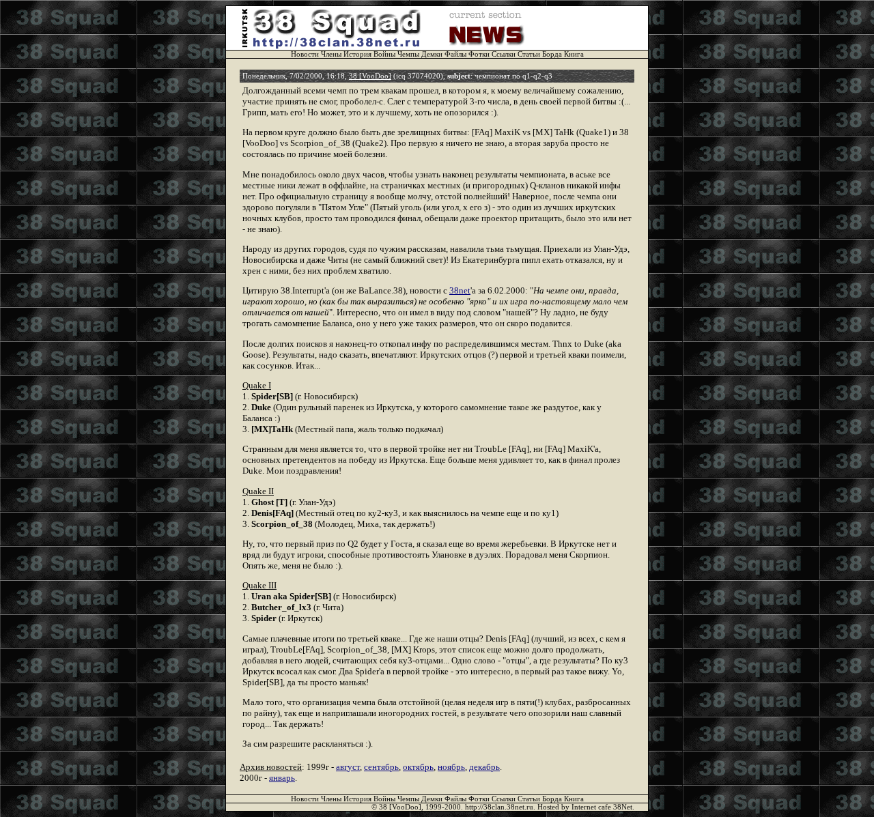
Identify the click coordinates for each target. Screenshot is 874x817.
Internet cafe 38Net (602, 807)
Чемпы (408, 54)
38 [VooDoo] (370, 76)
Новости (305, 54)
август (348, 767)
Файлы (455, 54)
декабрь (484, 767)
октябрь (418, 767)
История (357, 54)
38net (459, 290)
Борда (552, 54)
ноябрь (451, 767)
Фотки (479, 54)
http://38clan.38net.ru (499, 807)
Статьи (529, 54)
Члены (331, 54)
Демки (431, 54)
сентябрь (381, 767)
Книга (574, 54)
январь (282, 778)
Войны (384, 54)
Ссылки (504, 54)
